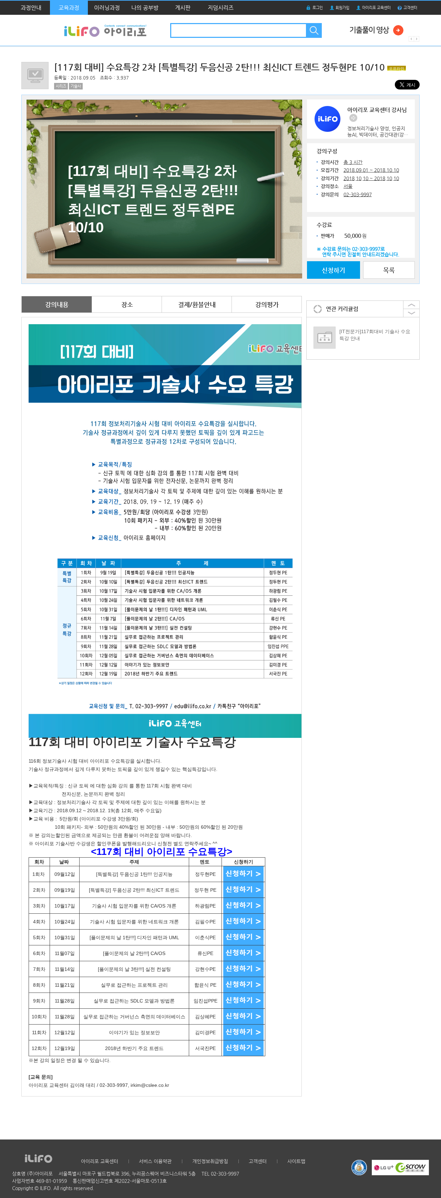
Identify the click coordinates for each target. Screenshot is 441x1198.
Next (416, 39)
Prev (411, 39)
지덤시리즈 (221, 7)
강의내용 (57, 304)
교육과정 (69, 7)
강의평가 (267, 304)
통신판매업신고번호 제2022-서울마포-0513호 (120, 1181)
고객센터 (410, 8)
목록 (389, 270)
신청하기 (333, 270)
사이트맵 (296, 1161)
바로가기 (353, 118)
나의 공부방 (144, 7)
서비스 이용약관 (155, 1161)
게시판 (183, 7)
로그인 (317, 8)
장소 (127, 304)
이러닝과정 (107, 7)
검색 (313, 30)
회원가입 (342, 8)
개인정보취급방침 (210, 1161)
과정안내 (31, 7)
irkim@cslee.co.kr (150, 1085)
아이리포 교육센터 (376, 8)
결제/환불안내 (197, 304)
